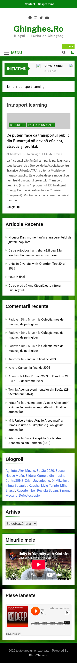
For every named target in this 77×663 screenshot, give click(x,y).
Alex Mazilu (26, 471)
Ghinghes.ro (38, 28)
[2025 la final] (38, 66)
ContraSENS (14, 481)
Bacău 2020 (45, 471)
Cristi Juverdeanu (37, 481)
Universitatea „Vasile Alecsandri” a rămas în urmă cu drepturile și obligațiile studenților (38, 407)
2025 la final (54, 66)
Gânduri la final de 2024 (40, 359)
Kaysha (34, 486)
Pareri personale (40, 125)
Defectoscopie (29, 495)
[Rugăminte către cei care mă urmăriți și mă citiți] (71, 66)
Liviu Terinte (50, 486)
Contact (30, 4)
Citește (11, 207)
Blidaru (30, 476)
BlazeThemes (38, 655)
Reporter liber (26, 490)
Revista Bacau (47, 490)
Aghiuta (11, 471)
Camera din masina (51, 476)
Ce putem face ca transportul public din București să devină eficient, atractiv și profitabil (38, 141)
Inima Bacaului (16, 486)
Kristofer (15, 154)
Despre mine (46, 4)
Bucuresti (17, 125)
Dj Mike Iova (60, 481)
